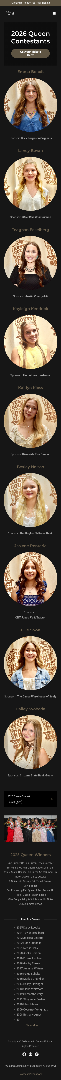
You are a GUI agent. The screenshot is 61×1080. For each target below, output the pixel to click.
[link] (10, 13)
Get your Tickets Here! (30, 53)
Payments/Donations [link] (30, 1074)
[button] (54, 13)
